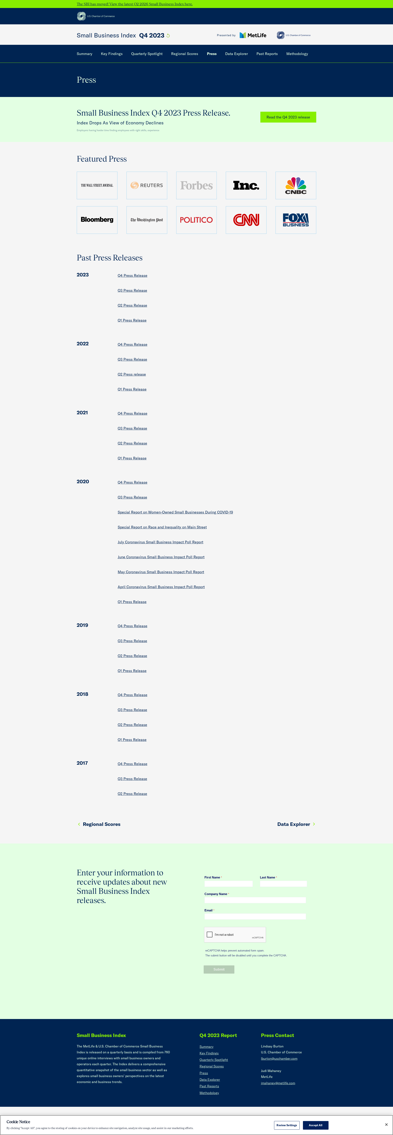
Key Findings (112, 53)
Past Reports (267, 53)
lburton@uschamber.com (279, 1058)
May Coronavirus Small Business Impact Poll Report (161, 572)
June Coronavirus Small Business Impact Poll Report (161, 557)
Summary (84, 53)
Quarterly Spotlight (147, 53)
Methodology (297, 53)
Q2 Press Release (132, 305)
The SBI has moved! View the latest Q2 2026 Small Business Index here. (135, 4)
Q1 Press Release (132, 320)
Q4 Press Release (132, 275)
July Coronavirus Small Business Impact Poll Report (160, 542)
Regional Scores (184, 53)
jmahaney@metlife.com (278, 1083)
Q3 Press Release (132, 290)
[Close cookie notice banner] (386, 1124)
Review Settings (287, 1125)
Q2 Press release (132, 374)
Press (212, 53)
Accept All (315, 1125)
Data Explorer (236, 53)
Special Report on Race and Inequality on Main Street (162, 527)
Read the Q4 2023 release (288, 117)
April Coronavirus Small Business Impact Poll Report (161, 586)
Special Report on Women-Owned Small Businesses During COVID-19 (175, 512)
